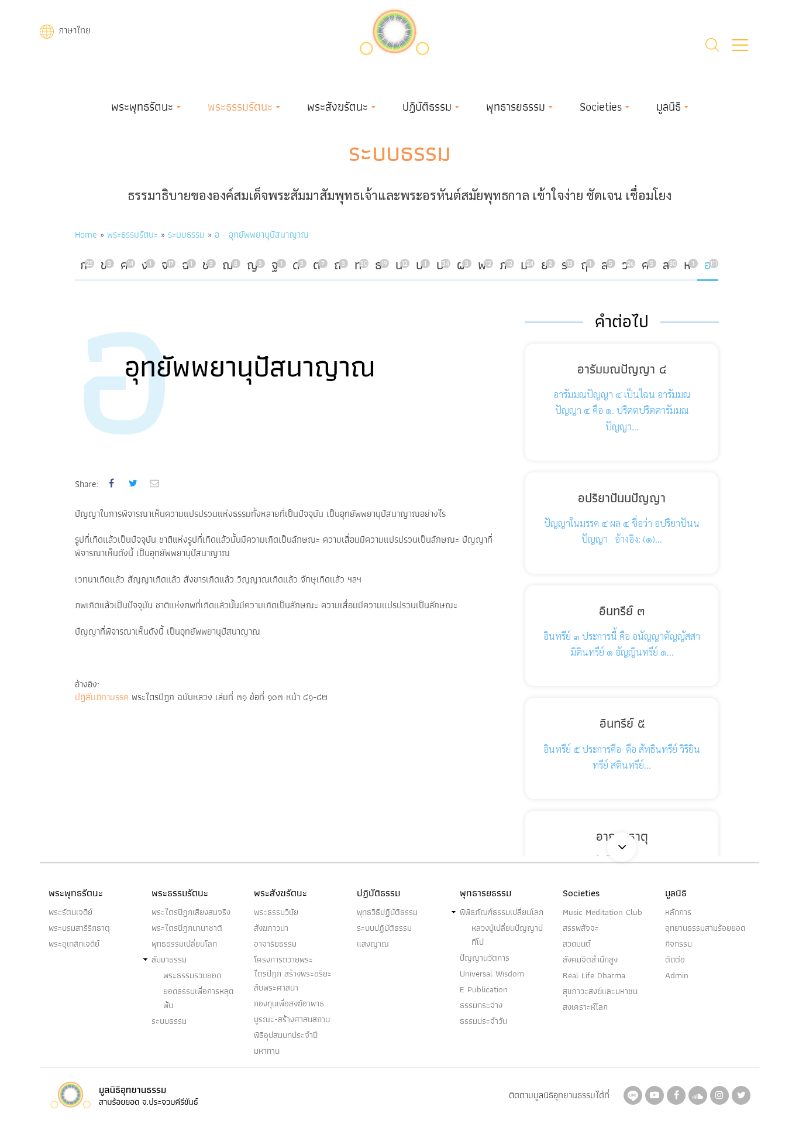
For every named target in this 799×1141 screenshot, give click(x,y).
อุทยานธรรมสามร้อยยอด (705, 928)
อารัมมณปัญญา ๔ (621, 369)
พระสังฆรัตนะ (337, 106)
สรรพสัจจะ (581, 928)
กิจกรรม (678, 944)
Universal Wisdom (492, 974)
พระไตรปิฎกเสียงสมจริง (190, 912)
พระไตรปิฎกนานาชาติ (186, 928)
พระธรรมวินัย (276, 912)
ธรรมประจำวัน (483, 1021)
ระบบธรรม (400, 152)
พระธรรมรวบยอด (192, 975)
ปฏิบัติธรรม (427, 106)
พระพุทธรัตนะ (142, 106)
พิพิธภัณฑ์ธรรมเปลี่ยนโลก (501, 912)
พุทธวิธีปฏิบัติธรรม (387, 912)
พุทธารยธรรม (515, 106)
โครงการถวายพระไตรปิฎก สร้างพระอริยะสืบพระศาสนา (293, 973)
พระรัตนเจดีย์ (70, 912)
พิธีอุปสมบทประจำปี (286, 1035)
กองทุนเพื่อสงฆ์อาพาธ (289, 1003)
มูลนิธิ (668, 106)
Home (86, 234)
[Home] (394, 30)
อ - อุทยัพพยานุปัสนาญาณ (262, 234)
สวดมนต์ (577, 944)
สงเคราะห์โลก (585, 1007)
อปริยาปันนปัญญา (622, 498)
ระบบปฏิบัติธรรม (384, 928)
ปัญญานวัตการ (484, 958)
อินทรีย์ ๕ (622, 723)
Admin (676, 975)
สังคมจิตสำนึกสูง (590, 959)
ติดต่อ (675, 959)
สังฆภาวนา (271, 928)
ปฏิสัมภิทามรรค (102, 697)
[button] (740, 45)
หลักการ (678, 912)
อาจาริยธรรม (275, 944)
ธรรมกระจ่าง (481, 1005)
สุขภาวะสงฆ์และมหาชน (600, 991)
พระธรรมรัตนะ (240, 106)
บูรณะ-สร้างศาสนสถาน (292, 1019)
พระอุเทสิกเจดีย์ (74, 944)
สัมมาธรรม (169, 959)
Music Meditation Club (602, 912)
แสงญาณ (373, 944)
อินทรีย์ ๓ (622, 611)
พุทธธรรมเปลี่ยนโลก (184, 944)
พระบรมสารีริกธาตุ (79, 928)
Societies (601, 106)
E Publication (484, 989)
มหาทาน (267, 1051)
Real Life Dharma (594, 975)
